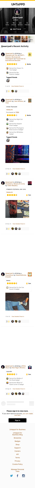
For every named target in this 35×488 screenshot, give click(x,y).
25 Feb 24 (8, 168)
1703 (7, 103)
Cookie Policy (17, 464)
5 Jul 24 (7, 86)
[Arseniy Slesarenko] (12, 91)
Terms (17, 458)
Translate (9, 109)
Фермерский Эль (11, 55)
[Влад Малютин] (12, 173)
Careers (17, 451)
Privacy (17, 461)
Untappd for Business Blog (17, 434)
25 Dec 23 (8, 224)
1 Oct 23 (7, 316)
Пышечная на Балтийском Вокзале (15, 59)
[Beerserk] (16, 91)
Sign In (17, 420)
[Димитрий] (19, 393)
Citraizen (8, 101)
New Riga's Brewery (18, 368)
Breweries (17, 438)
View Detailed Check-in (17, 86)
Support (17, 448)
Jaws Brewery (19, 101)
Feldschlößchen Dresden (15, 276)
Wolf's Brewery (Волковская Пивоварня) (14, 56)
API (17, 454)
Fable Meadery (13, 185)
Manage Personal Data (17, 470)
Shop (17, 444)
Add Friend (17, 29)
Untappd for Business (17, 429)
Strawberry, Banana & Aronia (15, 184)
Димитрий (9, 53)
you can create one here (23, 414)
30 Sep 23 (8, 389)
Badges (17, 441)
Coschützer (9, 275)
